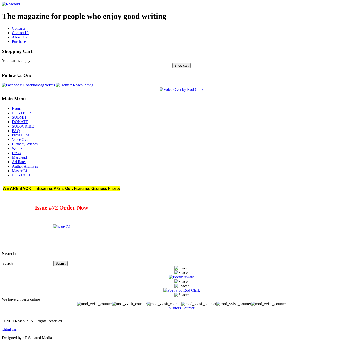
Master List (20, 171)
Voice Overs (21, 139)
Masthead (19, 157)
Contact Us (20, 33)
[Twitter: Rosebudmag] (74, 85)
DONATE (20, 122)
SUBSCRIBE (23, 126)
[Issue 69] (61, 226)
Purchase (19, 41)
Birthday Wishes (25, 144)
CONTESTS (22, 113)
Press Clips (20, 135)
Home (16, 108)
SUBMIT (19, 117)
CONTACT (21, 175)
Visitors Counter (181, 308)
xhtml (6, 329)
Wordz (17, 148)
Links (16, 153)
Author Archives (25, 166)
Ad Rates (19, 162)
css (14, 329)
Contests (18, 28)
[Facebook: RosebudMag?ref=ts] (28, 85)
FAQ (16, 131)
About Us (19, 37)
